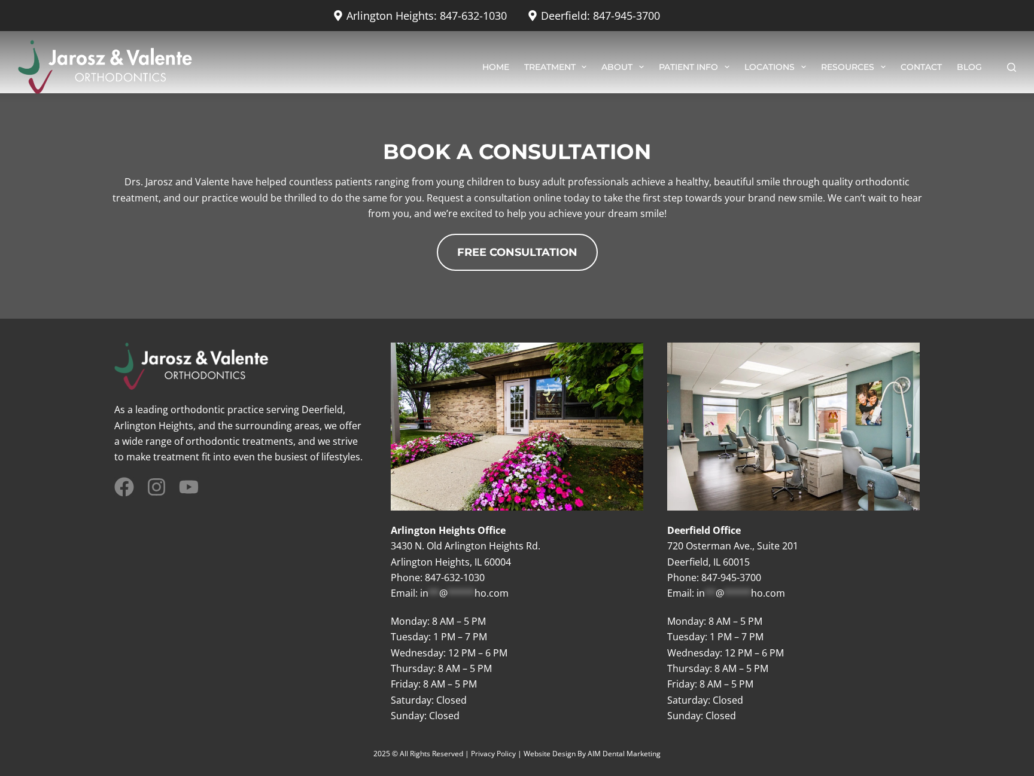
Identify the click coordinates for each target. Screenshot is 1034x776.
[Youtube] (189, 487)
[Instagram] (156, 487)
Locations (769, 67)
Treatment (550, 67)
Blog (969, 67)
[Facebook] (124, 487)
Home (495, 67)
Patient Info (688, 67)
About (616, 67)
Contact (921, 67)
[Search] (1011, 67)
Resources (847, 67)
